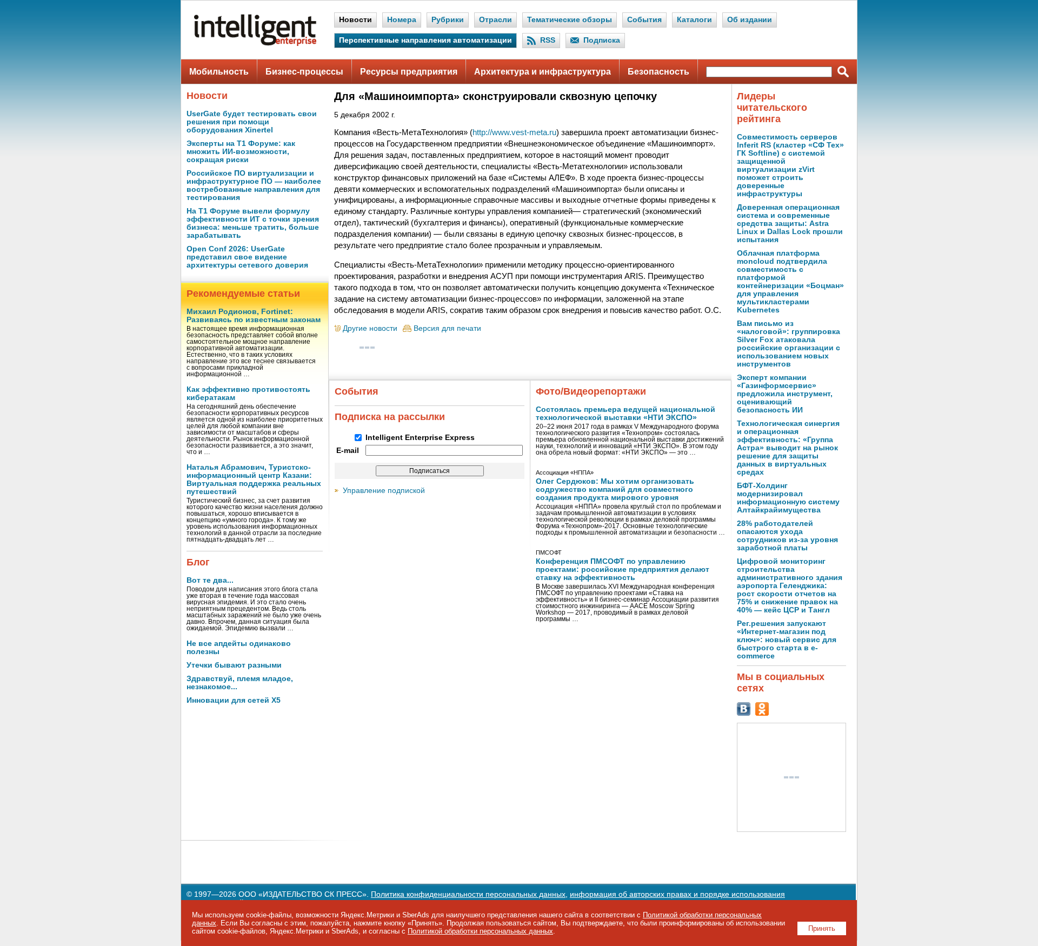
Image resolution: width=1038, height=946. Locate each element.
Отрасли (495, 20)
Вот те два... (210, 580)
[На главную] (255, 43)
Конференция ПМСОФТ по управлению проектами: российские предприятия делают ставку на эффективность (622, 569)
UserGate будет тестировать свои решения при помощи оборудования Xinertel (252, 122)
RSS (547, 40)
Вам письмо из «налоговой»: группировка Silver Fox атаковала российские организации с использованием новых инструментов (788, 343)
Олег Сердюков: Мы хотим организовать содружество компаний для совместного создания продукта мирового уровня (615, 489)
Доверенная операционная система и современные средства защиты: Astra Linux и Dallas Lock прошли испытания (790, 223)
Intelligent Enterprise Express (420, 438)
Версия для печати (447, 328)
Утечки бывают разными (234, 665)
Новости (355, 20)
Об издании (749, 20)
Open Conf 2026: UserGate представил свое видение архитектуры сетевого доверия (247, 257)
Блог (198, 562)
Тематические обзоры (569, 20)
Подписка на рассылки (390, 416)
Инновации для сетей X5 (234, 700)
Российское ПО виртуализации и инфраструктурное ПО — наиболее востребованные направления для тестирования (254, 185)
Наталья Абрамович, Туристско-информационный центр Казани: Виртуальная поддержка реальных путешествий (254, 479)
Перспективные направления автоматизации (425, 40)
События (644, 20)
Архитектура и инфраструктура (542, 71)
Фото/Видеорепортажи (591, 391)
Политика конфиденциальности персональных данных (468, 894)
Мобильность (219, 71)
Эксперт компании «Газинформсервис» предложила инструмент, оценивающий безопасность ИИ (785, 394)
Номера (401, 20)
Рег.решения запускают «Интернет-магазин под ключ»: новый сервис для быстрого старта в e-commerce (786, 639)
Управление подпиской (384, 491)
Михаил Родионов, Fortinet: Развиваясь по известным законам (254, 316)
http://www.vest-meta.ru (514, 132)
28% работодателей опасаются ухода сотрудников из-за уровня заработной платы (787, 535)
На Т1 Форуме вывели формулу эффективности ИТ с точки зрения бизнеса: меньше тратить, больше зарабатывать (253, 223)
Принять (821, 928)
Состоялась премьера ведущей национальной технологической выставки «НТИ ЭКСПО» (625, 413)
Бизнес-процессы (304, 71)
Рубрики (447, 20)
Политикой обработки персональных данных (480, 931)
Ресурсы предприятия (408, 71)
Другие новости (370, 328)
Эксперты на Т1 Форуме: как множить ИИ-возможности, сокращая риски (241, 151)
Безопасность (658, 71)
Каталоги (694, 20)
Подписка (601, 40)
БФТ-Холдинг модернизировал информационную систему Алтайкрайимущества (788, 498)
